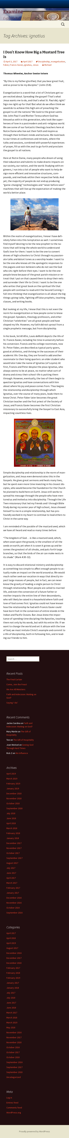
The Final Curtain (14, 679)
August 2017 (12, 863)
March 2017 (11, 882)
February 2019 (13, 783)
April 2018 (11, 823)
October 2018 (13, 803)
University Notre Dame (34, 4)
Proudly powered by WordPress (34, 1131)
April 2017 (27, 61)
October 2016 (13, 907)
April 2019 (11, 773)
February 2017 (13, 887)
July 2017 (10, 868)
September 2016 (14, 912)
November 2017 (14, 848)
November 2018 (14, 798)
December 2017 (14, 843)
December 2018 (14, 793)
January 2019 (12, 788)
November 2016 (14, 902)
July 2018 (10, 813)
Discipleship (44, 61)
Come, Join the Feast (16, 684)
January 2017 (12, 892)
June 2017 (11, 872)
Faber (6, 64)
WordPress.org (13, 1112)
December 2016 (14, 897)
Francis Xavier (16, 64)
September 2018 (14, 808)
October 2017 (13, 853)
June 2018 (11, 818)
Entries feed (12, 1102)
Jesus (36, 64)
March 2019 (11, 778)
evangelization (58, 61)
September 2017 (14, 858)
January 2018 (12, 838)
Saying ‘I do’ (12, 702)
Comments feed (14, 1107)
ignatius (28, 64)
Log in (9, 1097)
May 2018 (10, 1027)
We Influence (22, 753)
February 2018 (13, 833)
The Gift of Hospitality (23, 739)
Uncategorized (13, 1077)
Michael (48, 64)
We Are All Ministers (15, 689)
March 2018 (11, 828)
